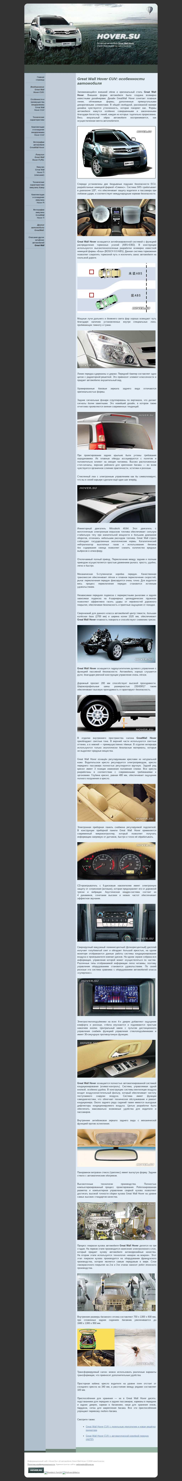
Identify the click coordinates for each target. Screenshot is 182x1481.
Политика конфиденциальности (41, 1464)
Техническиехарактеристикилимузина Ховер (37, 185)
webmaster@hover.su (85, 1464)
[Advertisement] (90, 63)
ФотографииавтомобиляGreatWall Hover (37, 144)
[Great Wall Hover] (127, 22)
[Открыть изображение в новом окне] (116, 178)
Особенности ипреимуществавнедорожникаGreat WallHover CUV (37, 104)
